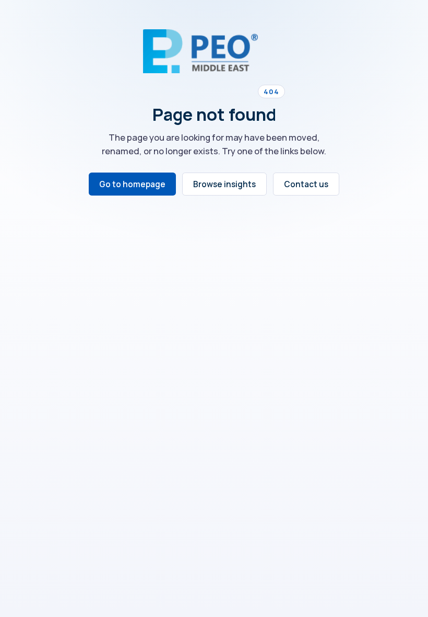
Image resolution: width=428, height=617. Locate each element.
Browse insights (224, 184)
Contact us (306, 184)
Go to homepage (132, 184)
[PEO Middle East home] (200, 51)
